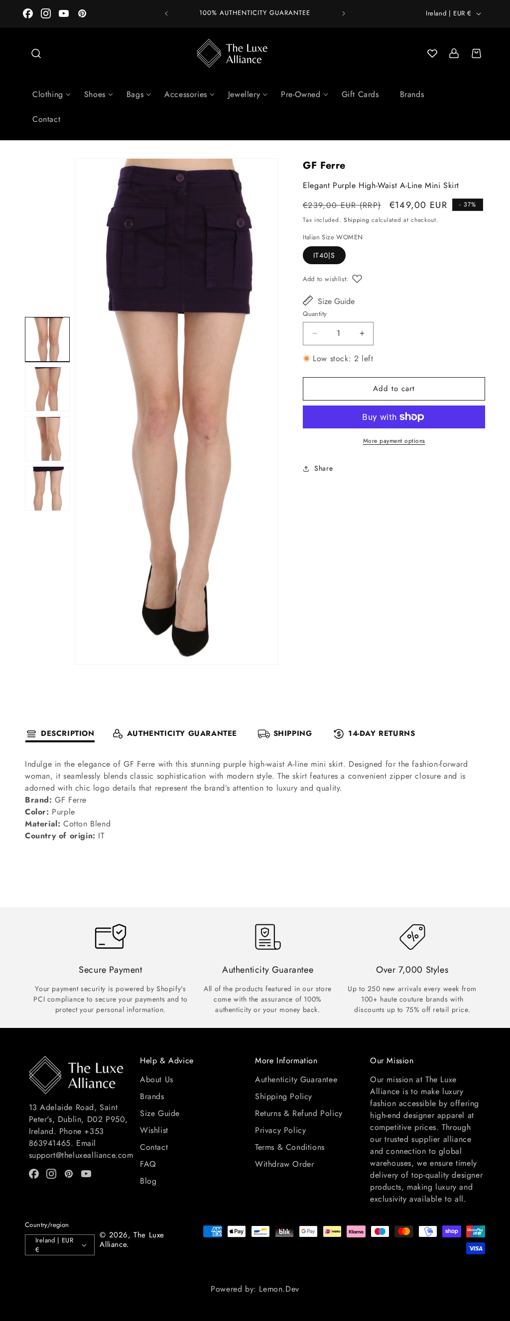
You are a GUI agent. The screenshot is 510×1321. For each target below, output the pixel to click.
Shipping (357, 219)
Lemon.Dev (279, 1289)
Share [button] (323, 468)
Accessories (185, 94)
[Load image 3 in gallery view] (47, 438)
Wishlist (154, 1130)
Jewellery (244, 94)
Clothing (47, 94)
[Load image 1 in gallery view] (47, 339)
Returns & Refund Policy (299, 1113)
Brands (412, 94)
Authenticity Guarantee (296, 1079)
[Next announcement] (344, 13)
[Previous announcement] (166, 13)
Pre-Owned (300, 94)
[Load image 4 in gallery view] (47, 488)
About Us (156, 1079)
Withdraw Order (284, 1164)
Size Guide (336, 301)
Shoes (95, 94)
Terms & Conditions (290, 1147)
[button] (36, 53)
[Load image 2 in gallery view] (47, 389)
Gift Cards (360, 94)
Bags (135, 94)
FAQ (148, 1164)
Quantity (315, 313)
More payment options (394, 440)
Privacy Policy (280, 1130)
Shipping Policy (283, 1096)
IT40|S (324, 255)
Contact (46, 119)
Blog (148, 1181)
